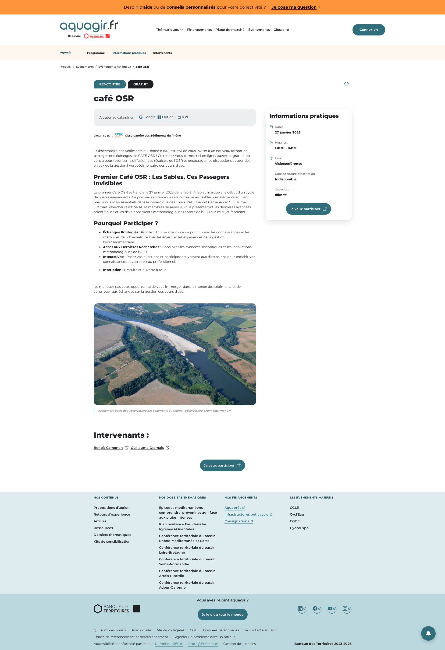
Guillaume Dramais (150, 448)
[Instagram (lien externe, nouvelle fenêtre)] (347, 609)
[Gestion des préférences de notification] (428, 633)
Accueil (66, 66)
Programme (96, 53)
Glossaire (281, 30)
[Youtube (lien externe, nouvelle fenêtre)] (332, 609)
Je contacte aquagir (261, 630)
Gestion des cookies (239, 644)
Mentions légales (170, 630)
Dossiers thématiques (112, 535)
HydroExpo (299, 528)
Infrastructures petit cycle (248, 514)
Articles (100, 521)
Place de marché (230, 30)
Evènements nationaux (114, 66)
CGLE (294, 508)
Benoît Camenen (111, 448)
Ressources (103, 528)
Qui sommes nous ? (110, 630)
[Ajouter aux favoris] (346, 84)
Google (147, 117)
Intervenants (162, 53)
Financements (199, 30)
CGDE (295, 521)
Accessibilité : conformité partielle (121, 644)
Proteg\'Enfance (203, 644)
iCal (185, 117)
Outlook (166, 117)
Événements (85, 66)
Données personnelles (221, 630)
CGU (193, 630)
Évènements (259, 30)
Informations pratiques (129, 53)
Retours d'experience (112, 514)
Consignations (238, 521)
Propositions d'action (112, 508)
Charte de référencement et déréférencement (131, 637)
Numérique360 (169, 644)
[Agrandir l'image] (175, 354)
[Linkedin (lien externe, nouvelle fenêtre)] (302, 609)
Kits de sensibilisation (112, 541)
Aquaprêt (234, 508)
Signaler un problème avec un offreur (204, 637)
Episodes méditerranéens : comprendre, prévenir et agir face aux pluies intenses (188, 513)
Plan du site (141, 630)
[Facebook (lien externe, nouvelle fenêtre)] (317, 609)
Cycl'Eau (297, 514)
